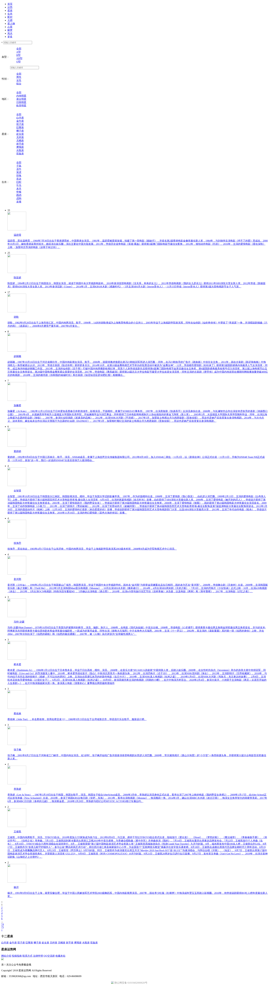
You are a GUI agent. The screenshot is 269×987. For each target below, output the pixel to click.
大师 (9, 20)
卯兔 (18, 175)
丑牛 (18, 169)
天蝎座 (20, 140)
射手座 (20, 143)
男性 (18, 77)
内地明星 (21, 95)
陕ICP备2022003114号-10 (65, 970)
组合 (18, 83)
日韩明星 (21, 102)
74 (2, 924)
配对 (9, 17)
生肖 (9, 13)
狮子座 (20, 130)
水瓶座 (20, 150)
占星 (9, 27)
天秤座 (20, 137)
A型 (18, 52)
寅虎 (18, 172)
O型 (18, 61)
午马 (18, 185)
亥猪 (18, 201)
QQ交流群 (49, 955)
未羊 (18, 188)
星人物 (11, 23)
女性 (18, 80)
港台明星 (21, 99)
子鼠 (18, 165)
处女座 (20, 134)
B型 (18, 55)
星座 (9, 10)
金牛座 (20, 121)
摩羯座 (20, 147)
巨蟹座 (20, 127)
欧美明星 (21, 105)
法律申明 (38, 955)
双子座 (20, 124)
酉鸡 (18, 195)
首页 (9, 4)
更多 (9, 36)
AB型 (19, 58)
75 (2, 927)
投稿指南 (17, 955)
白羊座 (20, 117)
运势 (9, 7)
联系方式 (27, 955)
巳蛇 (18, 182)
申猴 (18, 192)
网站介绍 (6, 955)
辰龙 (18, 178)
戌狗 (18, 198)
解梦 (9, 30)
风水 (9, 33)
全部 (18, 48)
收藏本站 (60, 955)
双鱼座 (20, 153)
